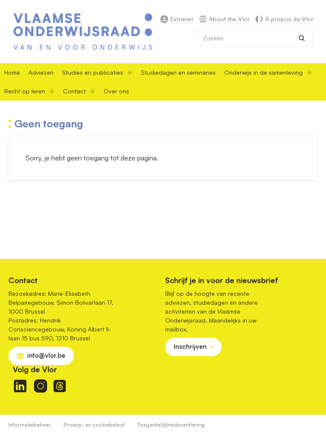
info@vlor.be (46, 355)
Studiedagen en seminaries (178, 72)
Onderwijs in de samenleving (263, 72)
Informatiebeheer (29, 424)
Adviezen (40, 72)
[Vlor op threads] (59, 386)
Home (12, 72)
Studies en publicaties (92, 72)
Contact (74, 91)
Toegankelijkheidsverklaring (171, 424)
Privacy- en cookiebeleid (94, 424)
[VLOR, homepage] (83, 32)
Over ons (116, 91)
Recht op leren (24, 91)
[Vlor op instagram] (40, 386)
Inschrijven (190, 346)
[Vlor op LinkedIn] (20, 386)
